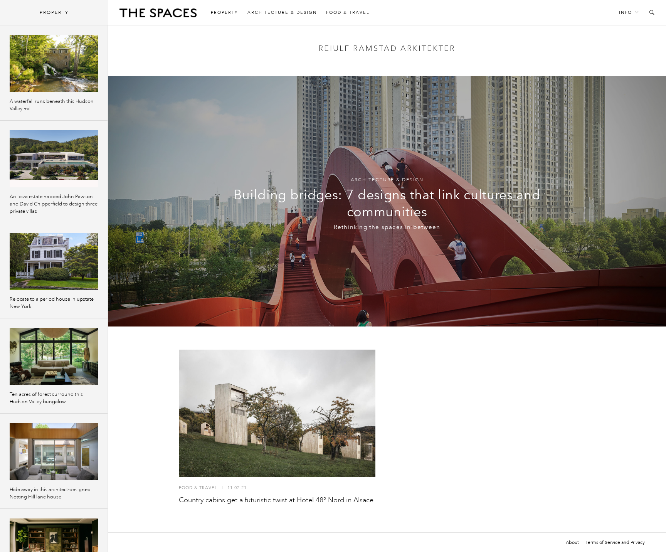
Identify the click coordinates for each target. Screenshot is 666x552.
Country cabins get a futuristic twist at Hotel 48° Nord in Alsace (276, 500)
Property (224, 12)
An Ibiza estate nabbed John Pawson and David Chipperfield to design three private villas (54, 204)
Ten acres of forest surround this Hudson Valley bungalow (46, 398)
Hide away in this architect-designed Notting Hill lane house (50, 493)
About (572, 542)
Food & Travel (348, 12)
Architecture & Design (282, 12)
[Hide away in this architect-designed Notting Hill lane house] (54, 451)
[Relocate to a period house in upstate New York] (54, 261)
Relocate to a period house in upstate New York (52, 303)
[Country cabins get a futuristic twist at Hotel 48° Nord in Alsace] (277, 413)
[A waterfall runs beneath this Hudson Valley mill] (54, 63)
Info (625, 12)
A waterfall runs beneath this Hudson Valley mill (52, 105)
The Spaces (158, 14)
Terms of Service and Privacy (615, 542)
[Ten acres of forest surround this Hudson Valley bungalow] (54, 356)
